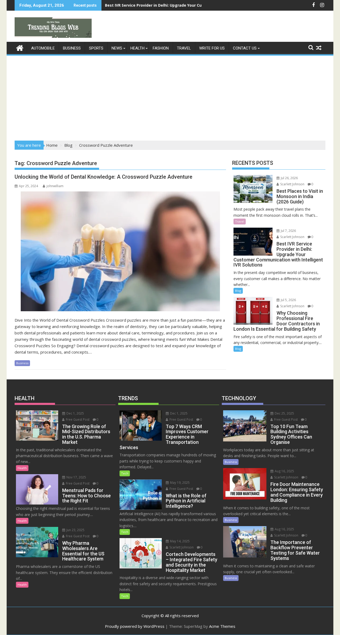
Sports (96, 48)
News (117, 48)
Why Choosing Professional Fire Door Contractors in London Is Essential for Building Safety (192, 5)
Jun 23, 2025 (75, 530)
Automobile (43, 48)
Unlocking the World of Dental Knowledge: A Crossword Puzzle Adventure (103, 177)
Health (137, 48)
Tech (124, 473)
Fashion (161, 48)
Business (72, 48)
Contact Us (245, 48)
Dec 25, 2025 (284, 413)
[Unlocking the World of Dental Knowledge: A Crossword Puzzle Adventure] (120, 251)
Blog (238, 291)
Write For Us (212, 48)
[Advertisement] (170, 96)
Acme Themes (222, 626)
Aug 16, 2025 (284, 471)
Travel (184, 48)
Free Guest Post (77, 419)
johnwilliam (54, 186)
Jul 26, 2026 (289, 178)
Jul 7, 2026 (288, 230)
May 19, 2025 (179, 482)
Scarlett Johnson (291, 184)
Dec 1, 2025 (75, 413)
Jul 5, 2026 (288, 300)
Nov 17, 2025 (76, 477)
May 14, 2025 (179, 541)
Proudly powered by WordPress (134, 626)
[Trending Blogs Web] (20, 47)
